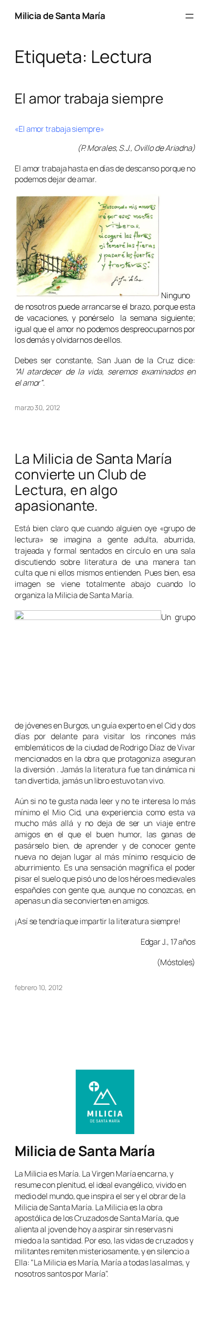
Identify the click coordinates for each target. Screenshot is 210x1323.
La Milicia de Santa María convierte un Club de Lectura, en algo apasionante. (93, 482)
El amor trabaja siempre (89, 98)
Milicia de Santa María (60, 15)
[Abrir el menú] (189, 16)
